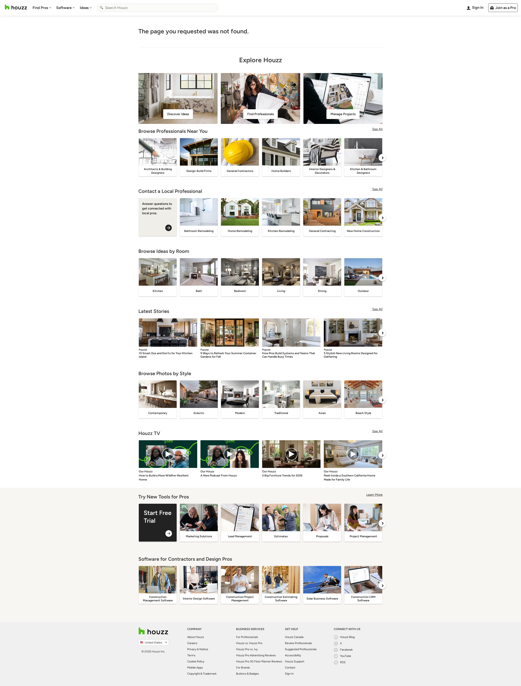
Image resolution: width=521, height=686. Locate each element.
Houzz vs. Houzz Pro (249, 643)
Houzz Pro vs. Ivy (247, 649)
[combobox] (157, 8)
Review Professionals (298, 643)
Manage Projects (343, 114)
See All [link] (377, 129)
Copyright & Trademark (202, 673)
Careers (192, 643)
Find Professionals (260, 114)
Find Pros (40, 7)
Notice (203, 649)
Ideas (84, 7)
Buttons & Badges (247, 673)
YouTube (345, 656)
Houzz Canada (294, 637)
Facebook (346, 649)
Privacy (191, 649)
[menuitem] (42, 7)
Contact (290, 667)
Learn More (374, 495)
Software (64, 7)
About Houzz (195, 637)
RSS (343, 662)
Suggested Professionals (301, 649)
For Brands (243, 667)
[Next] (382, 157)
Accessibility (293, 655)
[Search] (101, 8)
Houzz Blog (347, 637)
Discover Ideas (178, 114)
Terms (191, 655)
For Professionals (247, 637)
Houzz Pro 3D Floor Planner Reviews (259, 661)
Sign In (289, 673)
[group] (158, 523)
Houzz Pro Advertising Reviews (256, 655)
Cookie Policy (195, 661)
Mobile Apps (195, 667)
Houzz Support (294, 661)
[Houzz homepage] (15, 7)
